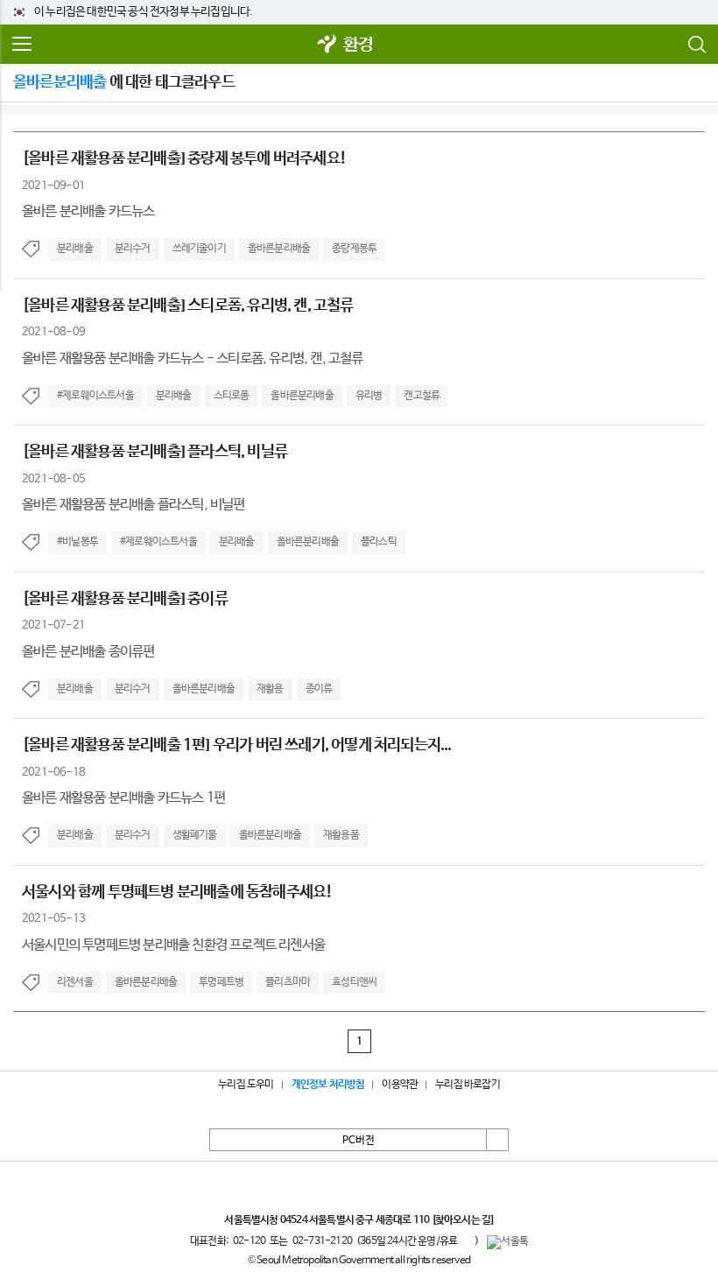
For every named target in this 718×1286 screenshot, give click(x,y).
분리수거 (133, 248)
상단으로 (497, 1139)
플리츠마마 (287, 982)
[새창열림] (327, 45)
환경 (358, 45)
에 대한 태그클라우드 (124, 82)
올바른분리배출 (279, 248)
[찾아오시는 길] (463, 1220)
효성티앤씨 (354, 982)
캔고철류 (422, 396)
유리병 (369, 396)
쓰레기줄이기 (199, 248)
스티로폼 (232, 396)
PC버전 (358, 1141)
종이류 (319, 689)
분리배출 (75, 248)
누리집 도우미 (245, 1085)
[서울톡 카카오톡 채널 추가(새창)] (507, 1242)
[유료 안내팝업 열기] (466, 1240)
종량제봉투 (354, 248)
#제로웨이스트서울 (95, 396)
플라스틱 (379, 542)
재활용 (270, 689)
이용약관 (400, 1085)
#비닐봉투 (77, 542)
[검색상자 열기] (696, 45)
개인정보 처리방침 (328, 1085)
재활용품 (341, 835)
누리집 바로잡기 (467, 1085)
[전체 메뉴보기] (22, 45)
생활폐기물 (194, 835)
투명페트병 (221, 982)
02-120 (249, 1241)
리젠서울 (75, 982)
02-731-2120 (322, 1241)
